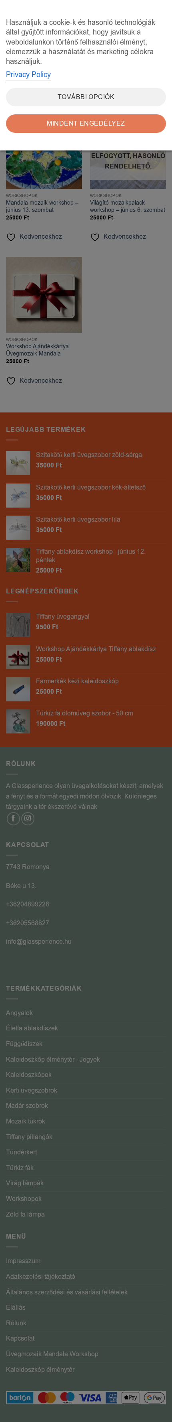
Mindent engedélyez (86, 123)
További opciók (86, 97)
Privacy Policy (28, 74)
